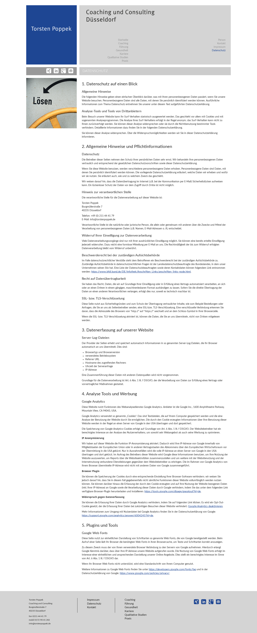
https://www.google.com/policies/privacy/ (144, 573)
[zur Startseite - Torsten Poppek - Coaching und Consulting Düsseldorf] (50, 45)
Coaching (123, 43)
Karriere (124, 54)
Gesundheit (122, 50)
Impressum (220, 47)
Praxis (125, 61)
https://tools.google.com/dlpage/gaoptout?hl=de (172, 491)
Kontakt (221, 43)
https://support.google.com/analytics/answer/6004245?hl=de (117, 515)
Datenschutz (219, 50)
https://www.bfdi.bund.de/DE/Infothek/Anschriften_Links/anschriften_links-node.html (141, 271)
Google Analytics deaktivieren (205, 506)
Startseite (123, 40)
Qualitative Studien (118, 57)
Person (222, 40)
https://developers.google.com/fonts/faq (172, 569)
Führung (123, 47)
